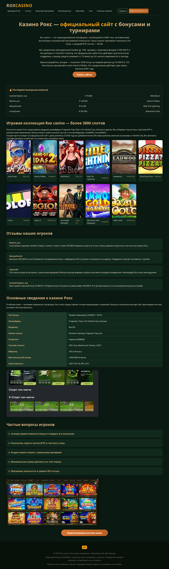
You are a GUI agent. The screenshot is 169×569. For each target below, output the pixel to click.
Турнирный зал (13, 11)
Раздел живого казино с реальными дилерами (36, 452)
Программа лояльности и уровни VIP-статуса (35, 471)
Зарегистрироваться (139, 11)
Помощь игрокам (104, 11)
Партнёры (80, 11)
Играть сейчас (84, 74)
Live (90, 11)
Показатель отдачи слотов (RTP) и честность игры (38, 443)
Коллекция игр (64, 11)
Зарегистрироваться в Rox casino (84, 532)
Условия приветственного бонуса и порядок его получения (42, 433)
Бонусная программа (45, 11)
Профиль (123, 11)
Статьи (28, 11)
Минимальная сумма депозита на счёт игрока (36, 461)
